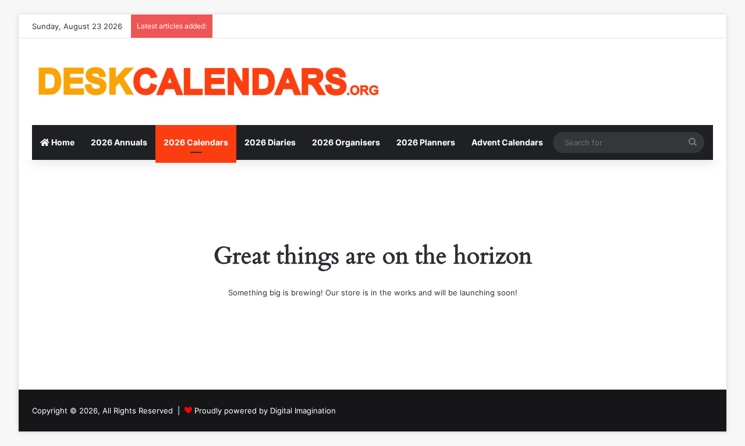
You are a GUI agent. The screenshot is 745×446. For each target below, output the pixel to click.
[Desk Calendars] (206, 82)
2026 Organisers (346, 142)
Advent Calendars (507, 142)
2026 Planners (425, 142)
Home (61, 142)
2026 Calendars (196, 142)
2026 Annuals (119, 142)
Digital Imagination (303, 410)
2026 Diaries (270, 142)
